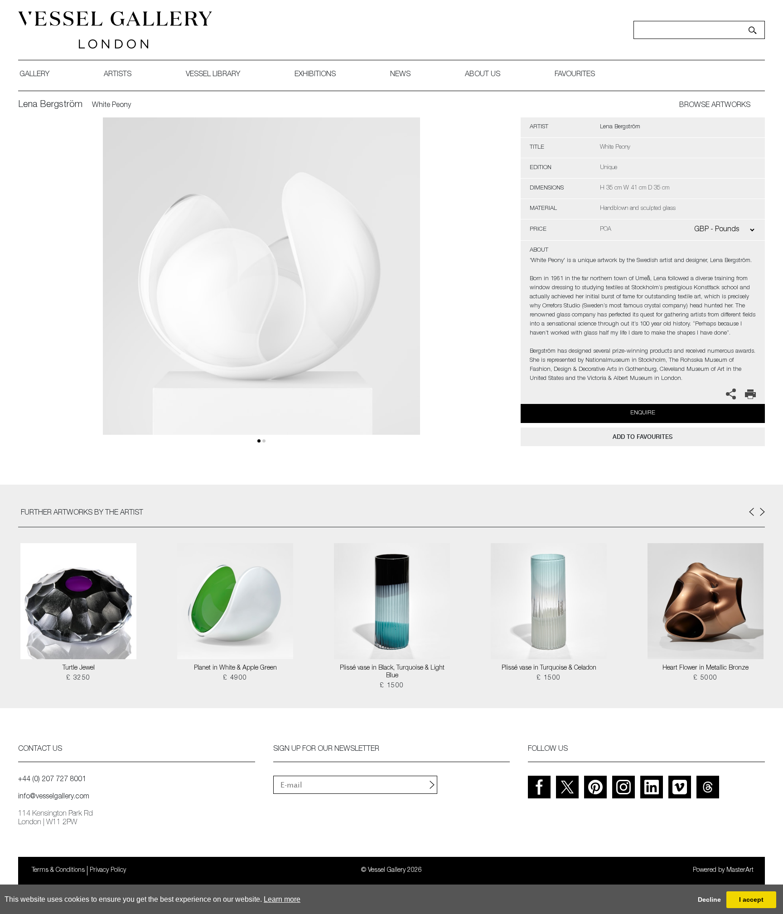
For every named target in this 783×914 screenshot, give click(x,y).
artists (117, 74)
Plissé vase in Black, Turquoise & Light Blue (392, 672)
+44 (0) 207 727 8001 (52, 779)
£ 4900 (235, 678)
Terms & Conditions (58, 870)
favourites (575, 74)
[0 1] (261, 286)
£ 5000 (705, 678)
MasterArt (740, 870)
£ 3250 (78, 678)
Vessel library (213, 74)
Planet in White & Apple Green (235, 668)
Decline (709, 899)
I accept (751, 899)
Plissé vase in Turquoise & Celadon (549, 668)
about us (482, 74)
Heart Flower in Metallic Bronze (705, 668)
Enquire (642, 413)
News (400, 74)
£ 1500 (392, 686)
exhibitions (315, 74)
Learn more (282, 899)
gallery (34, 74)
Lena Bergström (50, 105)
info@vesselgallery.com (53, 797)
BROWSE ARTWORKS (714, 105)
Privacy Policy (108, 870)
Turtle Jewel (79, 668)
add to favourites (642, 436)
